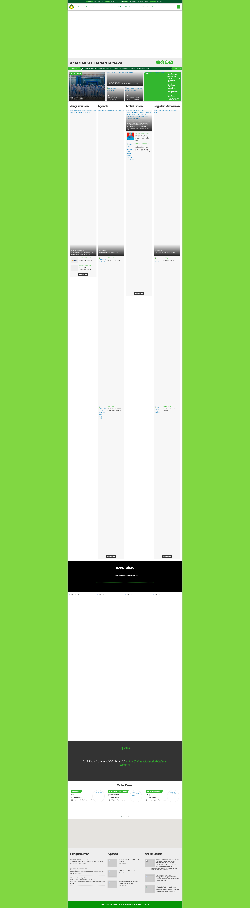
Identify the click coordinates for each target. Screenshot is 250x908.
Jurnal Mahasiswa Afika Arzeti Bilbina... (172, 75)
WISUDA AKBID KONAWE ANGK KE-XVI (123, 84)
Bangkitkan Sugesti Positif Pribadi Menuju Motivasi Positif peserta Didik (142, 137)
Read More (83, 274)
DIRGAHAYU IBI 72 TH (114, 260)
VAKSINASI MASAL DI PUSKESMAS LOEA (166, 253)
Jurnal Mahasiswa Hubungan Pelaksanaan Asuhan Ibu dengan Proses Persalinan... (172, 88)
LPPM (126, 7)
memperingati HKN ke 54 (170, 260)
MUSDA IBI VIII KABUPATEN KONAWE (109, 253)
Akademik (96, 7)
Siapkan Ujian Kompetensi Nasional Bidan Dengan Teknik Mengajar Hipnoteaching (142, 148)
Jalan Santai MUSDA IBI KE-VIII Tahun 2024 (133, 98)
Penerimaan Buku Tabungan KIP (113, 98)
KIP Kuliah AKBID (77, 99)
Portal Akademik (153, 7)
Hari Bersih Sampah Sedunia (169, 409)
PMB (142, 7)
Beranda (80, 7)
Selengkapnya (174, 98)
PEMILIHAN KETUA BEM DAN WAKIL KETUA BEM (114, 409)
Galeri (113, 7)
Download (134, 7)
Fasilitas (105, 7)
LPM (119, 7)
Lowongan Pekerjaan (85, 260)
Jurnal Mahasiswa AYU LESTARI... (172, 80)
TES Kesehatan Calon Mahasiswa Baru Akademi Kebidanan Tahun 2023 (82, 253)
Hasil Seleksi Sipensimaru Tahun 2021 (86, 268)
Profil (88, 7)
